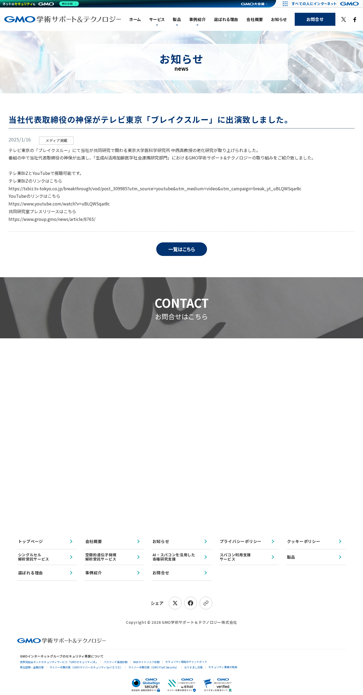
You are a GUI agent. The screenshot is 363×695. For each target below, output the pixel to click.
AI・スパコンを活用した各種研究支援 (174, 556)
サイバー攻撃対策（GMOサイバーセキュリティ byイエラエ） (86, 667)
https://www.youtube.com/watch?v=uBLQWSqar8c (59, 203)
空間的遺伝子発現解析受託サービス (101, 556)
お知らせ (279, 19)
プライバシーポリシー (241, 541)
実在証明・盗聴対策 (32, 667)
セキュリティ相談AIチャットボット (186, 662)
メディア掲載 (56, 140)
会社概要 (254, 19)
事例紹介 (93, 572)
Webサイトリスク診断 (146, 662)
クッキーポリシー (303, 541)
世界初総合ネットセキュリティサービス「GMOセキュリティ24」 (59, 662)
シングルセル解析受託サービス (33, 556)
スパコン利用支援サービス (235, 556)
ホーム (135, 19)
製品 (177, 19)
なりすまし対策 (193, 667)
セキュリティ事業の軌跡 (222, 667)
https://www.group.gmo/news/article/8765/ (52, 219)
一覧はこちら (181, 249)
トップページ (30, 541)
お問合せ (315, 19)
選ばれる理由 (226, 19)
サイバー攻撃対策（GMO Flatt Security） (153, 667)
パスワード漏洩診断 (116, 662)
